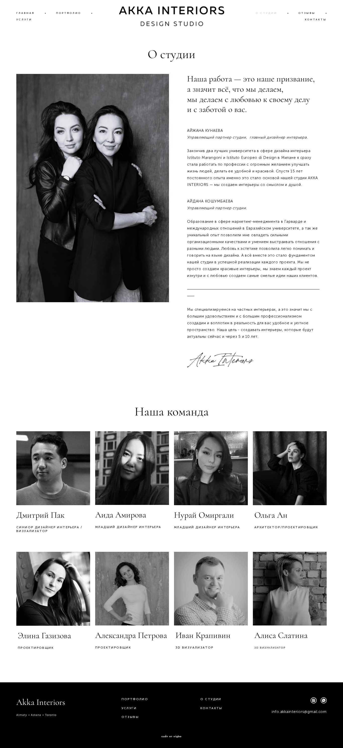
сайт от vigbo (171, 736)
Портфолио (135, 699)
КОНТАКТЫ (316, 19)
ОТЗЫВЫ (307, 13)
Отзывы (130, 717)
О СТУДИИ (266, 13)
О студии (210, 699)
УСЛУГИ (24, 19)
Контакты (211, 708)
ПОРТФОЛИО (68, 13)
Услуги (129, 708)
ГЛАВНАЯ (25, 13)
